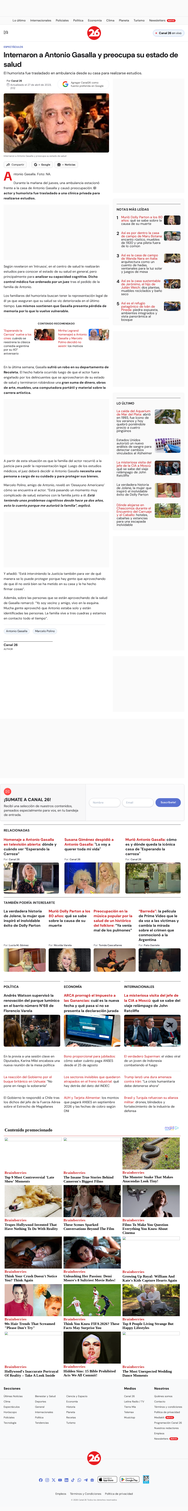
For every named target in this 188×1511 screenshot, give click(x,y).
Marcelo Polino (45, 631)
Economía (73, 987)
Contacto (159, 1401)
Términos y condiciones (168, 1406)
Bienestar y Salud (45, 1396)
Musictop (129, 1417)
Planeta (70, 1412)
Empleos (159, 1433)
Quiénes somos (163, 1396)
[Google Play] (129, 1480)
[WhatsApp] (79, 1480)
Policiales (9, 1417)
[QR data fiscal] (146, 1482)
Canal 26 (16, 80)
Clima (7, 1401)
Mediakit (163, 1417)
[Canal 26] (94, 1458)
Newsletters (165, 1438)
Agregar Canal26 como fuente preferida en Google (87, 84)
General (39, 1406)
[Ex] (53, 1480)
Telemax (129, 1412)
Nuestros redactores (166, 1428)
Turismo (70, 1422)
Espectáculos (13, 47)
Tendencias (42, 1422)
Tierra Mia (130, 1406)
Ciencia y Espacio (76, 1396)
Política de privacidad (167, 1412)
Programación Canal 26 (168, 1422)
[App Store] (107, 1480)
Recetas (71, 1417)
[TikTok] (73, 1480)
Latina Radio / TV (134, 1401)
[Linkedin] (66, 1480)
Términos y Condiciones (85, 1494)
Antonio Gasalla (16, 631)
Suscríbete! (168, 802)
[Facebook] (41, 1480)
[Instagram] (47, 1480)
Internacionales (139, 987)
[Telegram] (86, 1480)
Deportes (40, 1401)
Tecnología (10, 1422)
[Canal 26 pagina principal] (94, 39)
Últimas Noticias (13, 1396)
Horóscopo (10, 1412)
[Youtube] (60, 1480)
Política (11, 987)
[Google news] (92, 1480)
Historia (70, 1406)
